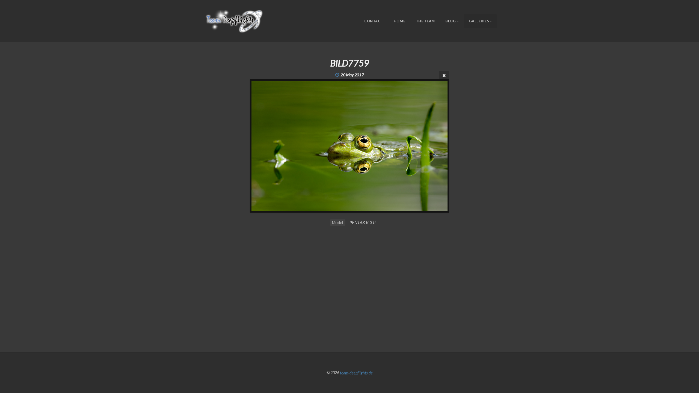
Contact (373, 21)
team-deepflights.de (356, 372)
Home (399, 21)
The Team (425, 21)
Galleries (479, 21)
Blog (450, 21)
